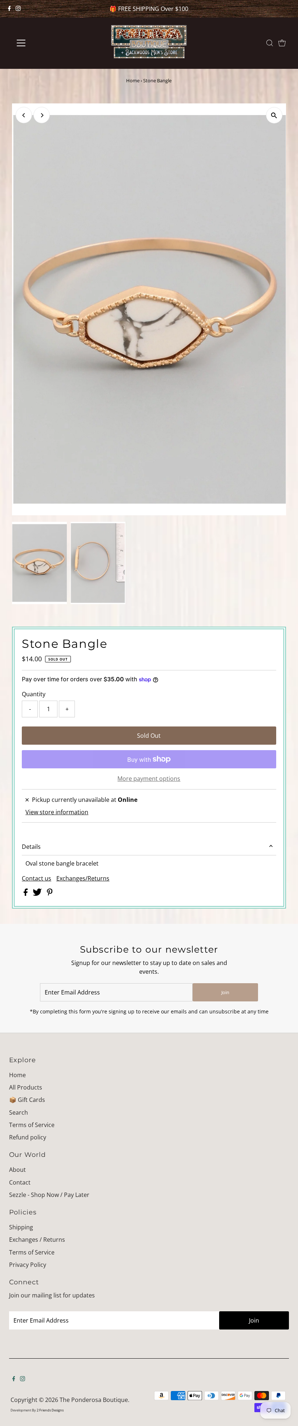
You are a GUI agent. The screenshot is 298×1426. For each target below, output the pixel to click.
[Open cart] (282, 43)
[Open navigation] (44, 43)
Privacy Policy (27, 1265)
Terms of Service (32, 1125)
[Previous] (24, 115)
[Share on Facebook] (26, 894)
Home (133, 80)
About (17, 1170)
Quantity (33, 694)
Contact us (36, 878)
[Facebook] (9, 8)
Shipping (21, 1227)
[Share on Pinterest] (50, 894)
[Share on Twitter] (38, 894)
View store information (56, 812)
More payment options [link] (148, 779)
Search (18, 1112)
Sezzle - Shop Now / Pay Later (49, 1195)
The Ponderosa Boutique (94, 1400)
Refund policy (27, 1137)
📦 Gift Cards (27, 1100)
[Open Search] (269, 43)
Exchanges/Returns (82, 878)
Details (31, 847)
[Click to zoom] (274, 115)
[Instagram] (18, 8)
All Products (25, 1087)
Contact (20, 1182)
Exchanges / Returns (37, 1240)
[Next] (41, 115)
